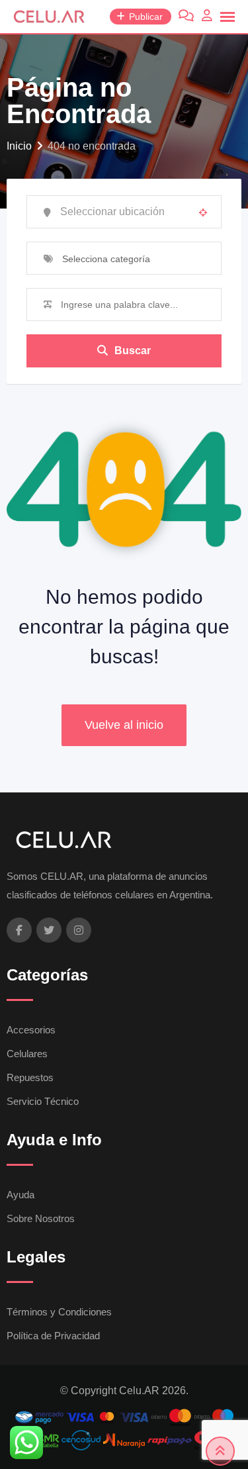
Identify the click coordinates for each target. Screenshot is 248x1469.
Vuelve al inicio (124, 725)
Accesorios (31, 1029)
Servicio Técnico (43, 1101)
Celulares (27, 1053)
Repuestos (30, 1077)
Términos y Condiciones (59, 1311)
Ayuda (20, 1194)
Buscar (132, 350)
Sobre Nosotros (41, 1218)
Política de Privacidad (53, 1335)
